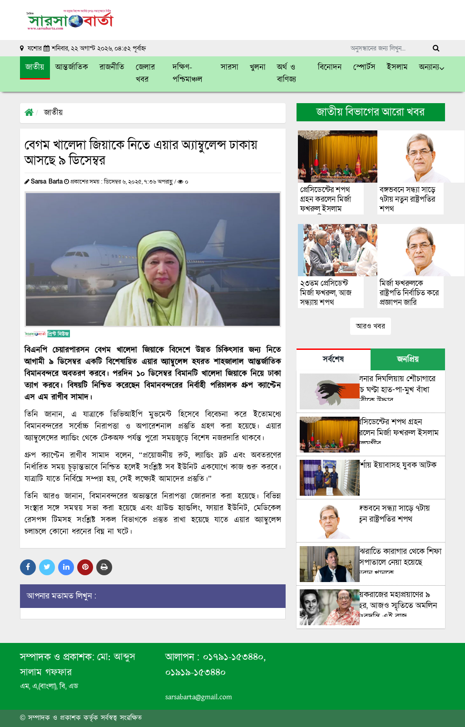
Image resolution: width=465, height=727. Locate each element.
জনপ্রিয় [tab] (408, 360)
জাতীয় (53, 113)
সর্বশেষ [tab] (333, 360)
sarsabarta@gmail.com (198, 697)
